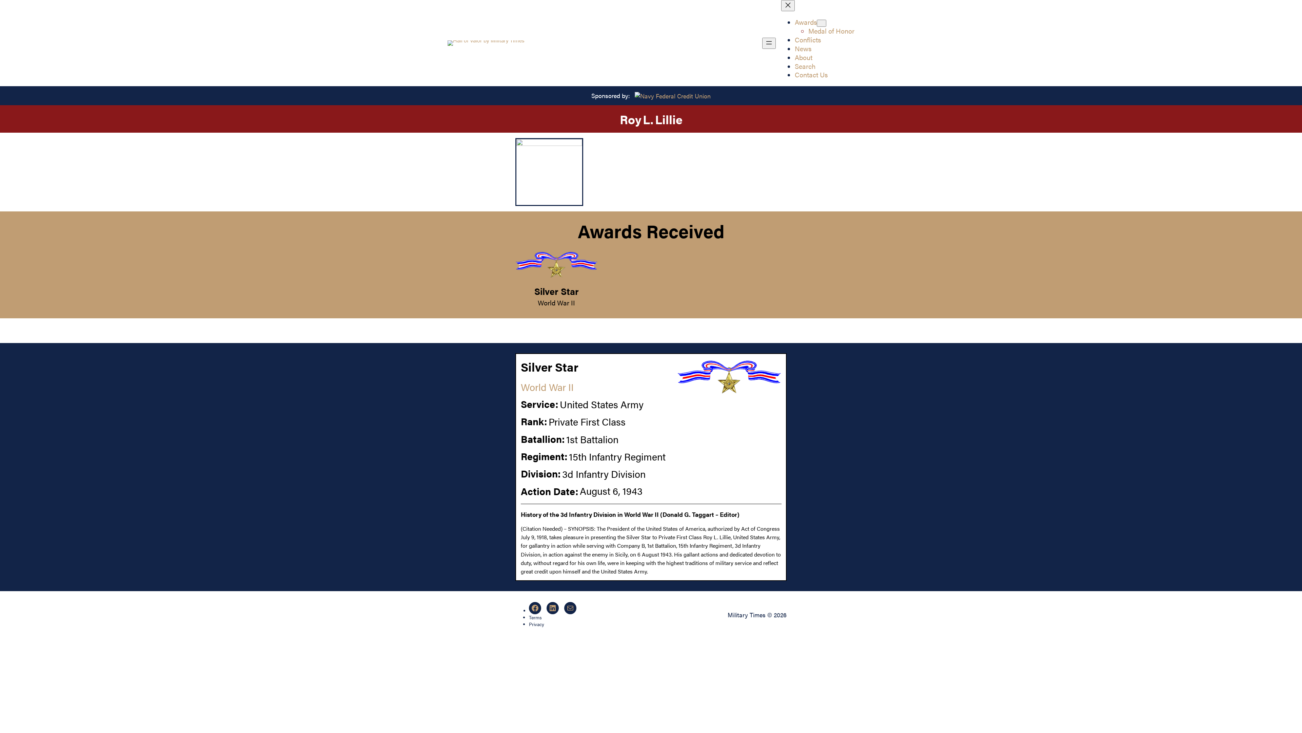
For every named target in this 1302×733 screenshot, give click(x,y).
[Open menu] (769, 43)
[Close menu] (788, 5)
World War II (556, 302)
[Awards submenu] (821, 23)
